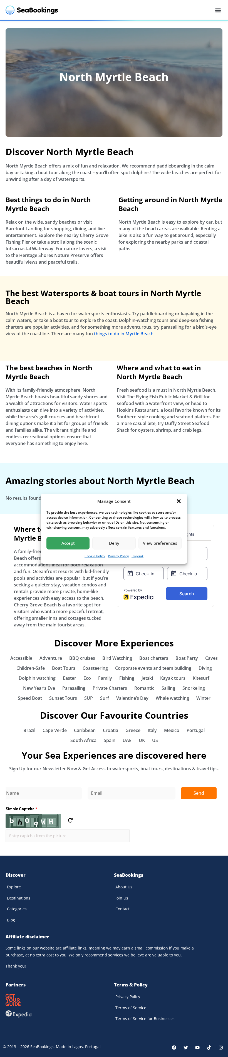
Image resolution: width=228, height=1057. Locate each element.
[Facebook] (174, 1047)
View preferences (160, 543)
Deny (114, 543)
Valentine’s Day (132, 698)
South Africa (83, 740)
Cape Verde (55, 730)
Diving (205, 668)
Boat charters (153, 658)
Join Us (121, 898)
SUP (88, 698)
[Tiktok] (209, 1047)
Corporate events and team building (153, 668)
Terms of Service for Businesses (145, 1018)
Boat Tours (63, 668)
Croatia (110, 730)
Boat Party (186, 658)
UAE (127, 740)
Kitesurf (201, 678)
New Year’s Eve (39, 688)
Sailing (168, 688)
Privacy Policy (118, 556)
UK (142, 740)
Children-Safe (30, 668)
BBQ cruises (82, 658)
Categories (17, 908)
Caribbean (85, 730)
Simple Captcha (21, 809)
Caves (211, 658)
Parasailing (73, 688)
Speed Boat (30, 698)
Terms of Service (130, 1007)
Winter (203, 698)
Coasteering (95, 668)
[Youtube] (197, 1047)
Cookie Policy (95, 556)
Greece (132, 730)
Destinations (18, 898)
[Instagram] (220, 1047)
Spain (109, 740)
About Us (123, 886)
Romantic (144, 688)
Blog (11, 920)
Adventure (50, 658)
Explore (14, 886)
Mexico (171, 730)
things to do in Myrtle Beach (123, 334)
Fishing (126, 678)
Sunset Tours (63, 698)
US (155, 740)
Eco (87, 678)
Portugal (196, 730)
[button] (179, 501)
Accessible (21, 658)
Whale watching (172, 698)
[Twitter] (185, 1047)
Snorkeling (193, 688)
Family (105, 678)
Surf (104, 698)
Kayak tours (172, 678)
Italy (152, 730)
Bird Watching (117, 658)
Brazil (29, 730)
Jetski (147, 678)
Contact (122, 908)
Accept (68, 543)
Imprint (137, 556)
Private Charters (110, 688)
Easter (69, 678)
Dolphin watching (37, 678)
